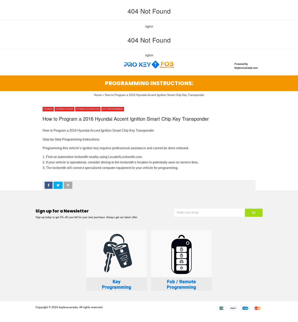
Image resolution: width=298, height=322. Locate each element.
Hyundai (48, 109)
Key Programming (112, 109)
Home (98, 95)
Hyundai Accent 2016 (88, 109)
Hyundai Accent (64, 109)
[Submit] (254, 213)
